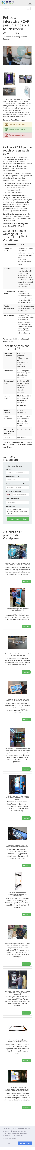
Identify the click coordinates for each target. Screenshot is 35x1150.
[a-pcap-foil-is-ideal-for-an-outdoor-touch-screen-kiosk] (17, 932)
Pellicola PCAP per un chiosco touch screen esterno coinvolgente (17, 944)
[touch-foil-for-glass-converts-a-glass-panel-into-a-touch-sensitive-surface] (17, 642)
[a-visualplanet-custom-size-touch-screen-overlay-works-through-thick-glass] (17, 552)
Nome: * (9, 469)
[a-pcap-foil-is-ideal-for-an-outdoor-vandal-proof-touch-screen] (17, 597)
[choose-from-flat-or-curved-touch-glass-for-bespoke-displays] (17, 1028)
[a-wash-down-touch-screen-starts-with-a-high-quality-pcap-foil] (9, 91)
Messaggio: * (11, 506)
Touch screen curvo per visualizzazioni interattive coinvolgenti (17, 894)
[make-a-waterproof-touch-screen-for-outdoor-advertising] (17, 979)
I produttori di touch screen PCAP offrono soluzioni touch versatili (17, 699)
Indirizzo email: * (12, 476)
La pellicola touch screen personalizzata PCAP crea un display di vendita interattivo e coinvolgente (17, 1089)
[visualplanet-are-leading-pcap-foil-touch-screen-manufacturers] (17, 833)
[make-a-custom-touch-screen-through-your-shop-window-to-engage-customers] (17, 1076)
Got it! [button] (10, 1143)
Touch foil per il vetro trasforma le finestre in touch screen (17, 654)
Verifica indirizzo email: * (15, 484)
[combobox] (9, 494)
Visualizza (26, 581)
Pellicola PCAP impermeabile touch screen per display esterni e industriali (17, 992)
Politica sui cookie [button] (9, 1138)
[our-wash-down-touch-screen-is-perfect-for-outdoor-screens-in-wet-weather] (9, 78)
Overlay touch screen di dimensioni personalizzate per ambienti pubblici (17, 564)
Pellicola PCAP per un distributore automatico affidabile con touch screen (17, 797)
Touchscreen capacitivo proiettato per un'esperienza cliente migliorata (17, 749)
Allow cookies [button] (25, 1143)
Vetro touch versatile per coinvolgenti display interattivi (17, 1040)
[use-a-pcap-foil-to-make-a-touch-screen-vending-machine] (17, 784)
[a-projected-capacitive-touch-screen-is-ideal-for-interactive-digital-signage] (17, 737)
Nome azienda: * (12, 499)
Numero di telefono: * (14, 491)
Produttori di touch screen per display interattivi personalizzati (17, 845)
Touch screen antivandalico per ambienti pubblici (17, 609)
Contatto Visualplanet (18, 519)
